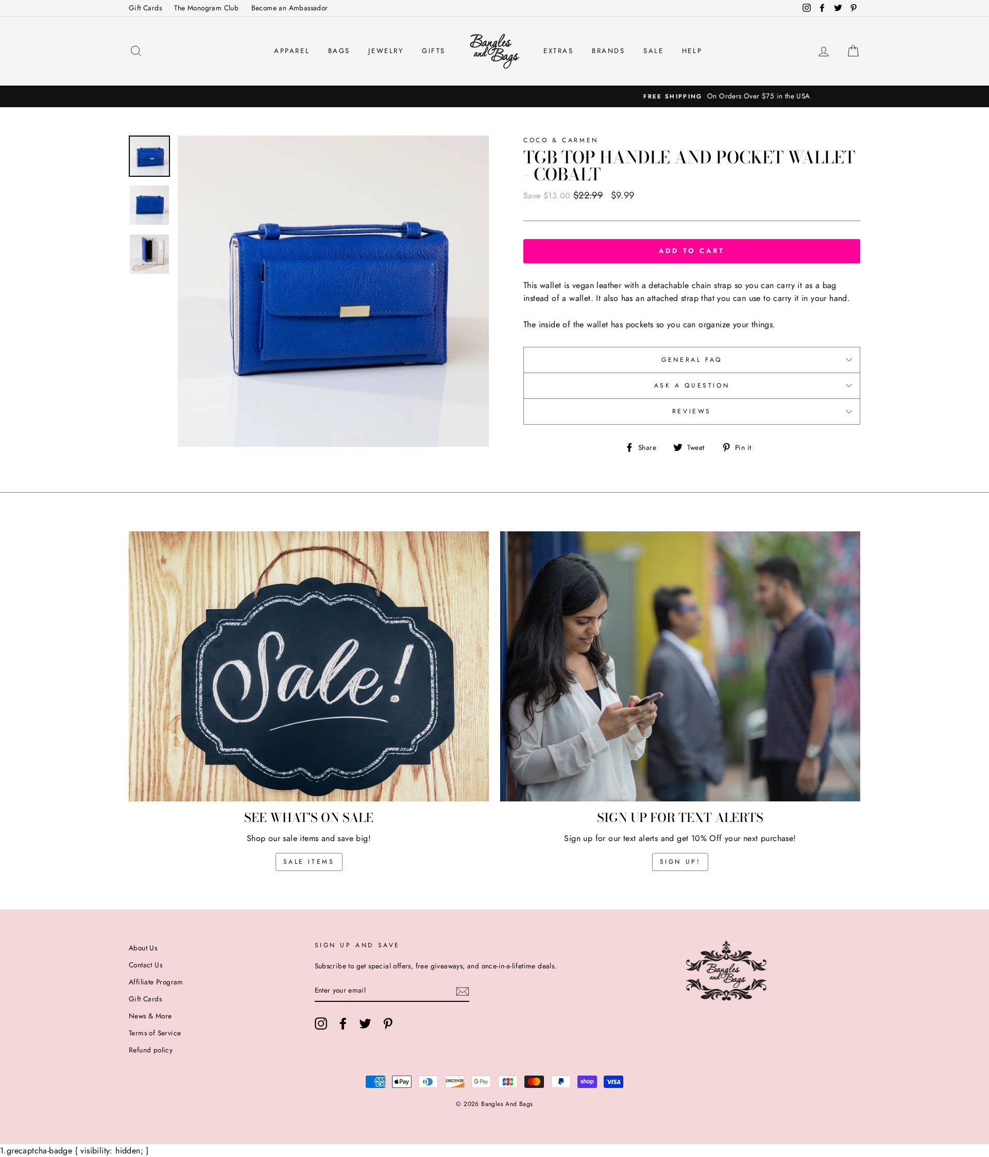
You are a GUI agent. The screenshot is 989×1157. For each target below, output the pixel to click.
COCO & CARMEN (561, 140)
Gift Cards (145, 8)
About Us (143, 948)
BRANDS (608, 51)
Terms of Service (155, 1033)
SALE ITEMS (309, 861)
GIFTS (434, 51)
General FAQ (691, 359)
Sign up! (680, 861)
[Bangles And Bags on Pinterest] (388, 1023)
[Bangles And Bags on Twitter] (365, 1023)
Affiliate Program (156, 982)
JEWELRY (385, 51)
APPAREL (292, 51)
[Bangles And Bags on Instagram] (321, 1023)
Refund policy (151, 1050)
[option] (494, 96)
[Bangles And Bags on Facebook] (343, 1023)
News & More (150, 1016)
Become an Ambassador (289, 8)
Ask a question (691, 385)
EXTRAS (558, 51)
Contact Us (145, 965)
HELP (692, 51)
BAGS (339, 51)
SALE (653, 51)
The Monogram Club (206, 8)
